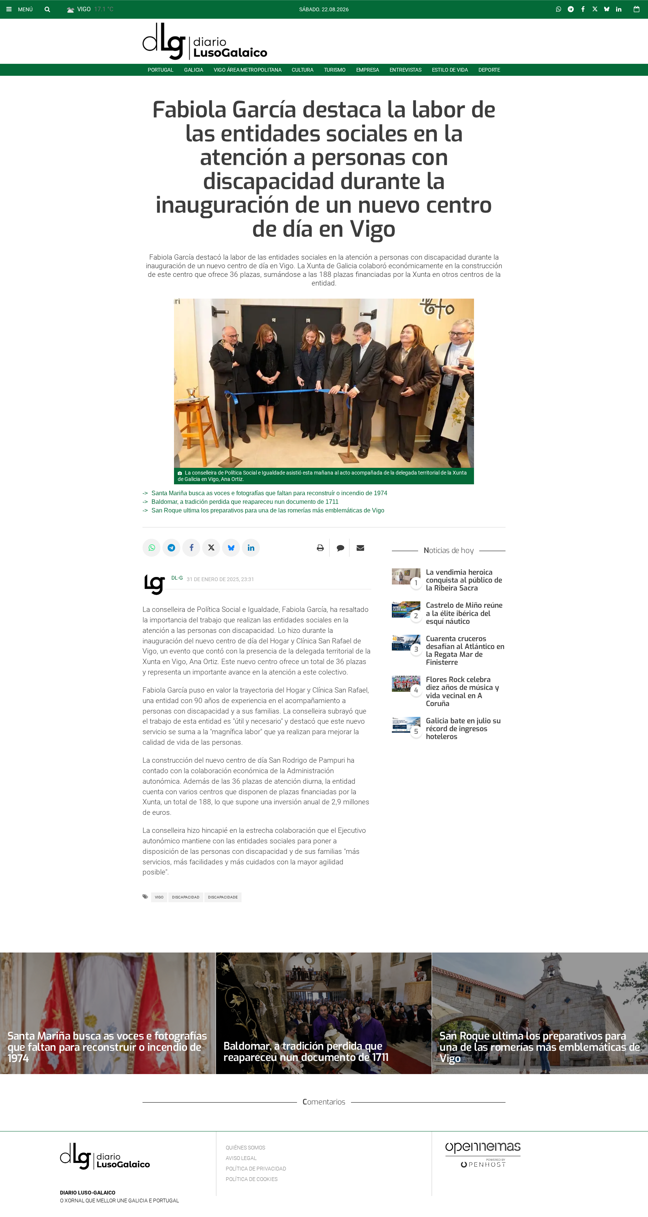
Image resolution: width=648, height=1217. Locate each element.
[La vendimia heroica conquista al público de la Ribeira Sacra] (406, 576)
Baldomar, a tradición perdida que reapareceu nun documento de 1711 (245, 502)
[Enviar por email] (360, 548)
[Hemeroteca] (636, 9)
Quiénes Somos (245, 1148)
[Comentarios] (340, 548)
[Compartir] (559, 9)
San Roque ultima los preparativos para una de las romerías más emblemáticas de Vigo (268, 510)
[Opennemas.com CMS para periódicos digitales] (483, 1155)
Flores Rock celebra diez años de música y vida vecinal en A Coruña (462, 691)
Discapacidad (186, 897)
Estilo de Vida (450, 70)
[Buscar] (47, 9)
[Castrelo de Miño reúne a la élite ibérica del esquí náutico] (406, 609)
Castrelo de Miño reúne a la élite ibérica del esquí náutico (464, 613)
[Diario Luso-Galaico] (204, 41)
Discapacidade (223, 897)
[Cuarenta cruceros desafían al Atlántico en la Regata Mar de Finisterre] (406, 643)
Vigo (159, 897)
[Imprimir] (320, 548)
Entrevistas (406, 70)
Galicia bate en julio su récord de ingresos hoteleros (463, 728)
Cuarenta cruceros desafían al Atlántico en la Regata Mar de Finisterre (465, 650)
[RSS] (99, 1181)
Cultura (302, 70)
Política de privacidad (256, 1169)
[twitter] (87, 1181)
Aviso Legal (241, 1158)
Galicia (193, 70)
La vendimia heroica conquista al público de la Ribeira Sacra (464, 580)
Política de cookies (252, 1179)
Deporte (489, 70)
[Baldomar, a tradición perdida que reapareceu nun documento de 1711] (324, 1013)
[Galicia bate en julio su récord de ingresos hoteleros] (406, 725)
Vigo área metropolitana (247, 70)
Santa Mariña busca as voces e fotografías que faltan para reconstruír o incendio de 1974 (269, 493)
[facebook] (76, 1181)
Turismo (335, 70)
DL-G (177, 578)
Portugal (161, 70)
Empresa (367, 70)
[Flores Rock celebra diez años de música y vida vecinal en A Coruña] (406, 684)
